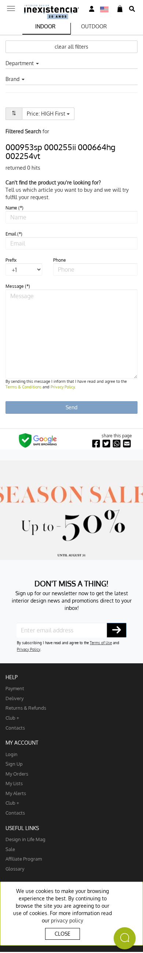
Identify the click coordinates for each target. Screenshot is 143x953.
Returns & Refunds (26, 708)
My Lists (14, 783)
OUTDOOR (94, 26)
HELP (12, 677)
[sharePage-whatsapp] (116, 444)
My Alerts (16, 793)
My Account (22, 743)
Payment (15, 688)
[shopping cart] (120, 9)
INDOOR (45, 26)
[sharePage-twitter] (106, 444)
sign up (14, 763)
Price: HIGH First (50, 113)
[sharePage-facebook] (96, 444)
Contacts (15, 727)
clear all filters (71, 46)
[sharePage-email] (127, 444)
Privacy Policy (62, 386)
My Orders (17, 773)
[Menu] (11, 6)
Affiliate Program (24, 858)
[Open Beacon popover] (125, 938)
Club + (12, 717)
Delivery (14, 698)
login (12, 754)
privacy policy (67, 920)
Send (71, 407)
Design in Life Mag (25, 839)
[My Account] (91, 9)
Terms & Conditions (23, 386)
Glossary (15, 868)
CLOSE (62, 934)
